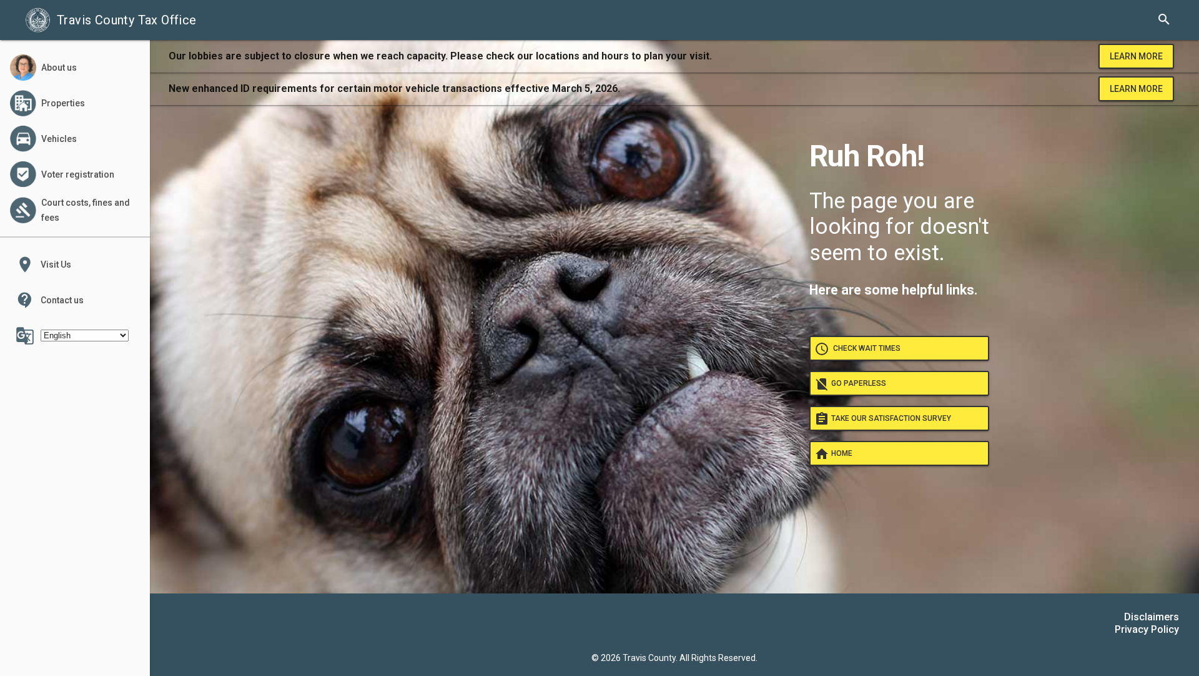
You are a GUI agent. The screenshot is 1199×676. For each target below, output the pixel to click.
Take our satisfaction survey (882, 418)
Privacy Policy (1147, 629)
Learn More (1136, 56)
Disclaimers (1151, 617)
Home (833, 454)
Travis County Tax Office (127, 20)
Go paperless (850, 383)
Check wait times (857, 348)
